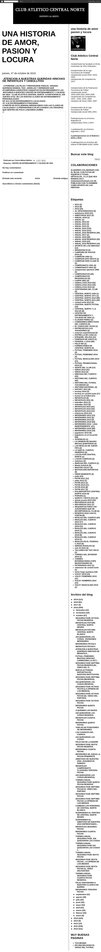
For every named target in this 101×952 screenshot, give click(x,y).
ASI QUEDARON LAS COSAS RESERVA (85, 714)
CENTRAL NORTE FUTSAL (87, 304)
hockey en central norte (85, 394)
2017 (76, 605)
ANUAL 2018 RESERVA (85, 239)
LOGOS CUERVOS (83, 459)
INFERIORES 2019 (83, 431)
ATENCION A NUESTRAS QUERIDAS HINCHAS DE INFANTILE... (87, 651)
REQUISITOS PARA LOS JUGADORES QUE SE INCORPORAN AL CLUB (86, 509)
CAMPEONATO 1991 (84, 265)
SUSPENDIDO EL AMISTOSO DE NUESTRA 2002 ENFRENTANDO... (88, 822)
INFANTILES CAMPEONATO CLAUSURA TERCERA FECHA (86, 769)
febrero (79, 913)
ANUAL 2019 (80, 241)
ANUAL (78, 220)
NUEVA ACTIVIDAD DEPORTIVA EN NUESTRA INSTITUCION (87, 672)
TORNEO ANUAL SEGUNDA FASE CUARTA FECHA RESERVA (84, 876)
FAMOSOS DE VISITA (84, 339)
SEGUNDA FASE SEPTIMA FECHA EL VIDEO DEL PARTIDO (87, 789)
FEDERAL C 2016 (83, 341)
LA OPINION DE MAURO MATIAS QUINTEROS (86, 442)
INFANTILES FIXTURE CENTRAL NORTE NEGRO (85, 625)
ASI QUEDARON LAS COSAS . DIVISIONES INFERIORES (86, 639)
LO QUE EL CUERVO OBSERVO (84, 451)
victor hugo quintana (84, 572)
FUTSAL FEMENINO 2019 (86, 354)
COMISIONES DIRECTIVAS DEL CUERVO (87, 323)
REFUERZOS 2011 (83, 504)
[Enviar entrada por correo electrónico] (33, 160)
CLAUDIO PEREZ (82, 320)
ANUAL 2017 (80, 235)
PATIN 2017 (80, 489)
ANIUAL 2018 (81, 217)
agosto (79, 897)
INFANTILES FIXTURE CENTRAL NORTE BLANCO (85, 632)
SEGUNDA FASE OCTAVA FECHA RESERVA (87, 619)
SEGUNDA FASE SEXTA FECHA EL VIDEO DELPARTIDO (86, 868)
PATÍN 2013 (80, 483)
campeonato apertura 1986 (87, 270)
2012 (77, 204)
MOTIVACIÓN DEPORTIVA (86, 470)
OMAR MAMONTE (83, 474)
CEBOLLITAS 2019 (83, 287)
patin (77, 476)
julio (78, 900)
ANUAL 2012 (80, 222)
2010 (76, 929)
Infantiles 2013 (81, 404)
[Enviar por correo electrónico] (37, 161)
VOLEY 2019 (80, 574)
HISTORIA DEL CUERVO (86, 378)
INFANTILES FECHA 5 (85, 646)
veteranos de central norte (87, 568)
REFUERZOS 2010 (83, 502)
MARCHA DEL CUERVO (85, 463)
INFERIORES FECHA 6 (86, 644)
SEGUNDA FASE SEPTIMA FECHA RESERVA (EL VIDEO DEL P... (87, 665)
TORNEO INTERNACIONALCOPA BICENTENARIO (85, 561)
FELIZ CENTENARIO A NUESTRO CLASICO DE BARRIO (87, 885)
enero (79, 916)
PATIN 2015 (80, 485)
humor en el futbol (83, 396)
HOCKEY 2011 (81, 389)
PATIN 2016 (80, 487)
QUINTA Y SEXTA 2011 (85, 498)
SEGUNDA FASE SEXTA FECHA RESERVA (86, 745)
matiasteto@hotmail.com (82, 181)
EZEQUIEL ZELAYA (83, 337)
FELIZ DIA (79, 344)
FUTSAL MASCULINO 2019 (87, 359)
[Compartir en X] (41, 161)
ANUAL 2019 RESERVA (85, 244)
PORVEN (79, 496)
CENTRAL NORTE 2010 (85, 298)
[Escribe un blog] (39, 161)
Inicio (37, 178)
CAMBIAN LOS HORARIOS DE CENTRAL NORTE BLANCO (88, 808)
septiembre (81, 894)
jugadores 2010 (82, 433)
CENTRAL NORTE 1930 (85, 294)
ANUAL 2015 (80, 228)
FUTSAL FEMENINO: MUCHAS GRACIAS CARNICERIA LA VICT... (87, 658)
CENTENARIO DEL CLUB (86, 289)
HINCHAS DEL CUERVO (85, 374)
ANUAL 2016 (80, 231)
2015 (77, 209)
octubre (79, 615)
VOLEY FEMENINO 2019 (86, 576)
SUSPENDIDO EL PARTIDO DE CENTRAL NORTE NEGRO (88, 815)
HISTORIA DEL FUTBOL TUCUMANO (85, 384)
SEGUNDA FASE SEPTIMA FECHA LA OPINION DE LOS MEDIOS (87, 801)
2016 (76, 607)
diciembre (80, 610)
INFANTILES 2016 (83, 409)
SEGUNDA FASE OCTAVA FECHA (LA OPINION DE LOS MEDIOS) (87, 689)
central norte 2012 (83, 302)
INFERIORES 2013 (83, 420)
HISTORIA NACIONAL (84, 387)
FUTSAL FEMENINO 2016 (86, 350)
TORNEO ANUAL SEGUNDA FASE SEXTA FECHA (87, 854)
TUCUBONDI (80, 943)
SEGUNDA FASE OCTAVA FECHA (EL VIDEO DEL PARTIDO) (87, 696)
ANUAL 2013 (80, 224)
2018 (76, 602)
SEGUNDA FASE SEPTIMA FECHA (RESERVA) (87, 678)
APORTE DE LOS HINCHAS (87, 246)
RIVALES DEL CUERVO (85, 518)
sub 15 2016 (80, 548)
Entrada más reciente (12, 178)
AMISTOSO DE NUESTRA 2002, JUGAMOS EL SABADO (87, 761)
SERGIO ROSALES (83, 546)
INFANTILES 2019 (83, 411)
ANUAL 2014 (80, 226)
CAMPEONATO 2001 (84, 267)
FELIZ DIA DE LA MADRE (87, 742)
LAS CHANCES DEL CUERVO (85, 733)
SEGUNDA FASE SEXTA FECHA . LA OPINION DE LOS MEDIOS (87, 861)
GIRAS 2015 (80, 370)
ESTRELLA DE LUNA (84, 335)
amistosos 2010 (82, 213)
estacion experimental (85, 333)
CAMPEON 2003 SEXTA (85, 259)
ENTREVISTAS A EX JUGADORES (84, 329)
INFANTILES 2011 (83, 400)
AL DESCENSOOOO (84, 211)
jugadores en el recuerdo (86, 435)
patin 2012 (79, 481)
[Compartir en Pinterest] (45, 161)
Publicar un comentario (13, 172)
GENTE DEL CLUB (83, 367)
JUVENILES (80, 439)
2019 (76, 599)
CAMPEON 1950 (82, 257)
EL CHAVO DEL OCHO (85, 326)
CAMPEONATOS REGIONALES (82, 277)
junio (78, 902)
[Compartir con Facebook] (43, 161)
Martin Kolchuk (81, 465)
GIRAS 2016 (80, 372)
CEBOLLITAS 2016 (83, 285)
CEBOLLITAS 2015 (83, 283)
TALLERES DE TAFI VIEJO (87, 550)
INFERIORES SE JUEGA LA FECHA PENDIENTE (88, 755)
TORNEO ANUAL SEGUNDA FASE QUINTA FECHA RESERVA (88, 782)
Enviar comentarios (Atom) (27, 184)
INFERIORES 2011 (83, 415)
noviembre (81, 613)
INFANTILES (80, 398)
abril (78, 908)
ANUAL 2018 (80, 237)
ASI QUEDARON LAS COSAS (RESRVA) (85, 683)
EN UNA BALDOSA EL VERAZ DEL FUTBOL (85, 946)
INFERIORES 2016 (83, 428)
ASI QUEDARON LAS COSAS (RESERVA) (85, 776)
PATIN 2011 (80, 478)
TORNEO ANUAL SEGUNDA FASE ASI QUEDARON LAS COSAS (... (88, 846)
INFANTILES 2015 (83, 407)
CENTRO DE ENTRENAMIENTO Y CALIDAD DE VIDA (32, 163)
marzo (79, 910)
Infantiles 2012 (81, 402)
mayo (78, 905)
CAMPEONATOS (82, 274)
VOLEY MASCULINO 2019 (86, 585)
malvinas (79, 461)
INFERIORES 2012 (83, 417)
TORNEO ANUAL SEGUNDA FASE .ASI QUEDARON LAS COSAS (88, 838)
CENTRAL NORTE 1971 (85, 296)
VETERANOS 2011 (83, 565)
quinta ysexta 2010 (83, 500)
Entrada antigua (60, 178)
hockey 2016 (80, 391)
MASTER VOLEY (82, 468)
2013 (77, 207)
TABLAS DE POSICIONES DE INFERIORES (87, 728)
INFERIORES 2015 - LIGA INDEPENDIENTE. (86, 425)
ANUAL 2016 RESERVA (85, 233)
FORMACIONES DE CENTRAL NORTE (83, 347)
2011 (76, 926)
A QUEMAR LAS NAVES (86, 710)
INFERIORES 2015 (83, 422)
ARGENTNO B (81, 250)
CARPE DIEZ (80, 281)
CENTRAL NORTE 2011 (85, 300)
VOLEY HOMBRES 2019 (85, 581)
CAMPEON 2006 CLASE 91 (87, 261)
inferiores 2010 (81, 413)
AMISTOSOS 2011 (83, 215)
